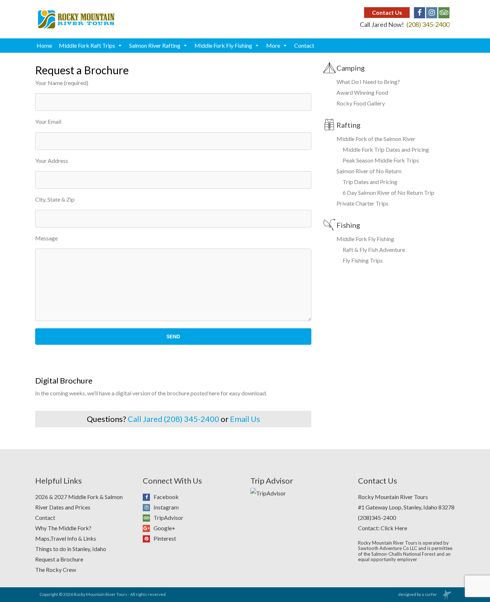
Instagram (166, 507)
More (273, 45)
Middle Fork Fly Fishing (223, 45)
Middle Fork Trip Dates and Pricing (386, 149)
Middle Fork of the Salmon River (375, 138)
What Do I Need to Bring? (368, 81)
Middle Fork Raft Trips (87, 45)
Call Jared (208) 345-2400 (173, 419)
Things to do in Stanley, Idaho (70, 548)
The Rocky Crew (55, 569)
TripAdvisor (168, 517)
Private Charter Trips (362, 203)
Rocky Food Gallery (360, 103)
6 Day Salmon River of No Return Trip (388, 192)
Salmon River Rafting (154, 45)
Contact (304, 45)
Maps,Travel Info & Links (65, 538)
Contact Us (387, 12)
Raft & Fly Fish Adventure (374, 249)
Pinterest (165, 538)
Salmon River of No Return (368, 171)
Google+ (164, 528)
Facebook (166, 496)
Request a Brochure (59, 559)
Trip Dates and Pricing (370, 181)
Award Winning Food (362, 92)
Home (44, 45)
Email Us (245, 419)
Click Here (394, 528)
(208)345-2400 (377, 517)
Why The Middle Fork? (63, 528)
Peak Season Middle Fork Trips (381, 160)
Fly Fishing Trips (363, 260)
